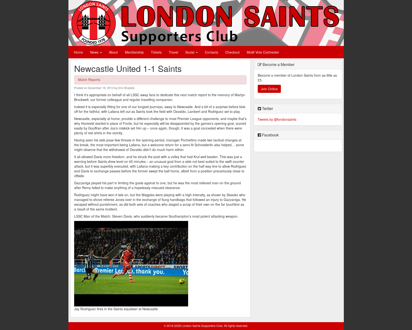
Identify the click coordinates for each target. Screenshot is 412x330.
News (94, 52)
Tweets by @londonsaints (277, 119)
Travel (173, 52)
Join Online (269, 88)
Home (78, 52)
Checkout (232, 52)
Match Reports (89, 79)
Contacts (211, 52)
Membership (134, 52)
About (113, 52)
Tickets (156, 52)
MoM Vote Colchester (263, 52)
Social (190, 52)
